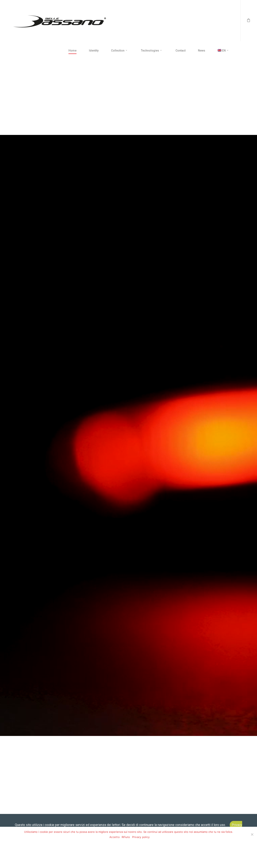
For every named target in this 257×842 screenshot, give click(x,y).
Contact (180, 50)
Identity (94, 50)
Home (72, 50)
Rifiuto (126, 837)
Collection (117, 50)
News (201, 50)
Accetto (114, 837)
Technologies (150, 50)
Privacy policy (141, 837)
